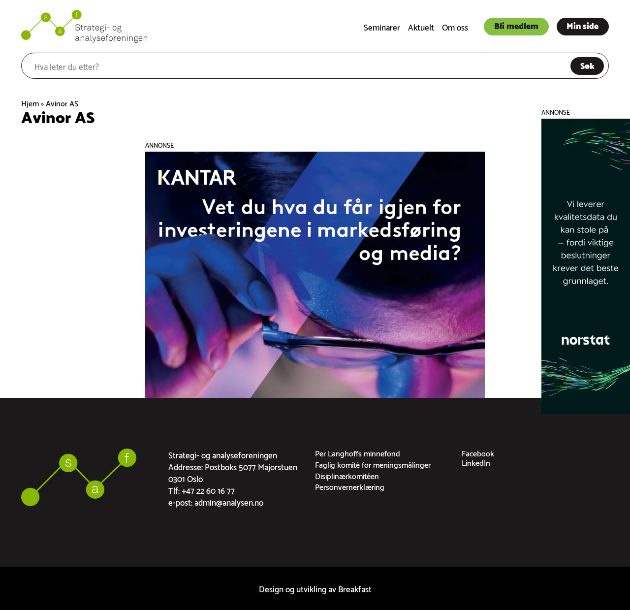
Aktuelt (421, 26)
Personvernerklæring (349, 486)
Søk (587, 65)
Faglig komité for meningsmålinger (373, 464)
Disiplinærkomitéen (347, 475)
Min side (582, 25)
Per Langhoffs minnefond (357, 452)
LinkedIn (476, 462)
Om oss (455, 26)
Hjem (30, 102)
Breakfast (355, 588)
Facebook (478, 452)
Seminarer (382, 26)
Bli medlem (516, 25)
